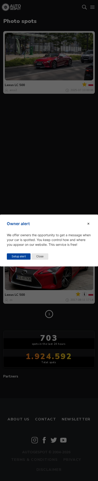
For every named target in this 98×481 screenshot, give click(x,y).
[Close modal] (88, 224)
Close (40, 256)
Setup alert (19, 256)
